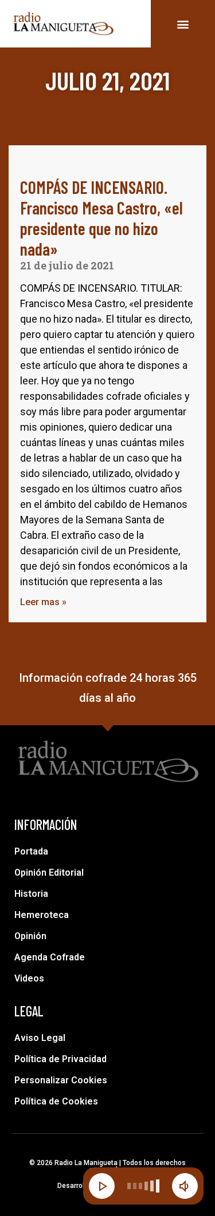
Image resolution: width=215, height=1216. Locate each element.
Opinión (30, 936)
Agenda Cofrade (49, 957)
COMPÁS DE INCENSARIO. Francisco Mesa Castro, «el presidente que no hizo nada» (101, 218)
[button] (182, 23)
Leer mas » (43, 602)
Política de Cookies (56, 1101)
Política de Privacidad (60, 1059)
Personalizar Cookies (60, 1080)
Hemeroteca (41, 914)
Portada (31, 851)
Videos (29, 978)
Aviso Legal (39, 1037)
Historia (31, 893)
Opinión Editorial (49, 872)
